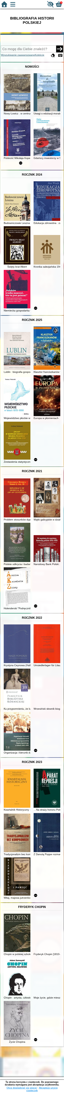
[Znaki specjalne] (60, 55)
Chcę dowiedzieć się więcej (22, 1088)
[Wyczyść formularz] (53, 55)
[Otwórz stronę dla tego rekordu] (18, 93)
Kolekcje (39, 55)
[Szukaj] (59, 48)
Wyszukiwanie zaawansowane (18, 55)
